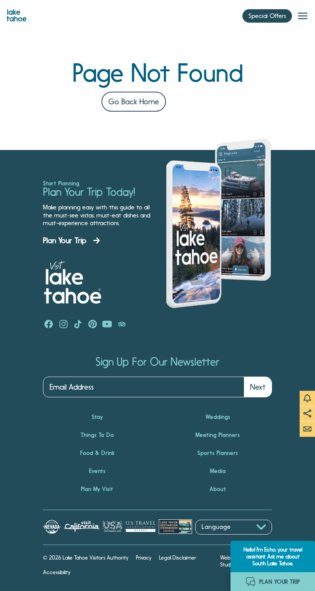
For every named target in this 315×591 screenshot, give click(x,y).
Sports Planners (217, 453)
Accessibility (56, 572)
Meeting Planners (218, 435)
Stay (97, 417)
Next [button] (257, 387)
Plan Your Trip (64, 240)
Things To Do (97, 435)
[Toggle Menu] (302, 16)
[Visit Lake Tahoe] (16, 13)
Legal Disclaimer (177, 558)
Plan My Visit (97, 489)
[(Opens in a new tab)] (49, 324)
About (218, 489)
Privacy (143, 558)
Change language (217, 539)
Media (218, 471)
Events (97, 471)
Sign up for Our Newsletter (157, 362)
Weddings (218, 417)
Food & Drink (97, 453)
